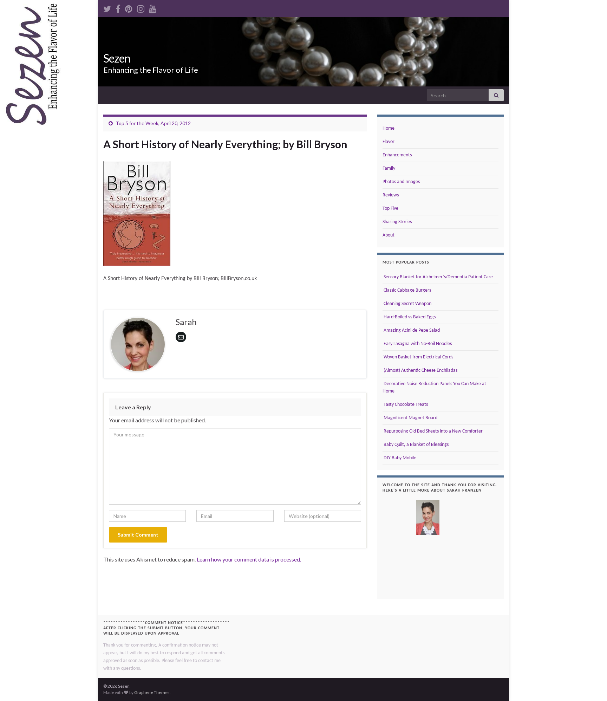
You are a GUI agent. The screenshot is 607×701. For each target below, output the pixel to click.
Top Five (390, 208)
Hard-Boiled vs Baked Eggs (409, 317)
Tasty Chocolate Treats (405, 404)
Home (388, 128)
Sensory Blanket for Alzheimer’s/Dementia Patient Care (438, 277)
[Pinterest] (128, 7)
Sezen (116, 58)
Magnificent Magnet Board (410, 418)
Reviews (391, 195)
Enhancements (397, 155)
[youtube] (152, 7)
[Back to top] (591, 685)
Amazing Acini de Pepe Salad (411, 330)
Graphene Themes (152, 692)
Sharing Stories (397, 222)
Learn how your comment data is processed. (249, 559)
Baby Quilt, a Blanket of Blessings (416, 444)
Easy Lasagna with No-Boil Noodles (417, 343)
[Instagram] (140, 7)
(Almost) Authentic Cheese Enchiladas (420, 370)
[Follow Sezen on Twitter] (107, 7)
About (388, 235)
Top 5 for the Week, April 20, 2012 (153, 123)
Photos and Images (401, 181)
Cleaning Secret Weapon (407, 303)
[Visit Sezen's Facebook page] (118, 7)
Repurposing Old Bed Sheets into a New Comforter (433, 431)
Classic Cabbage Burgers (407, 290)
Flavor (388, 141)
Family (389, 168)
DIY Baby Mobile (399, 458)
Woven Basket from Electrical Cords (418, 357)
